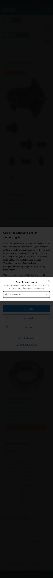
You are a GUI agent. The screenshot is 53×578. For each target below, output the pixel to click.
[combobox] (26, 294)
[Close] (49, 281)
